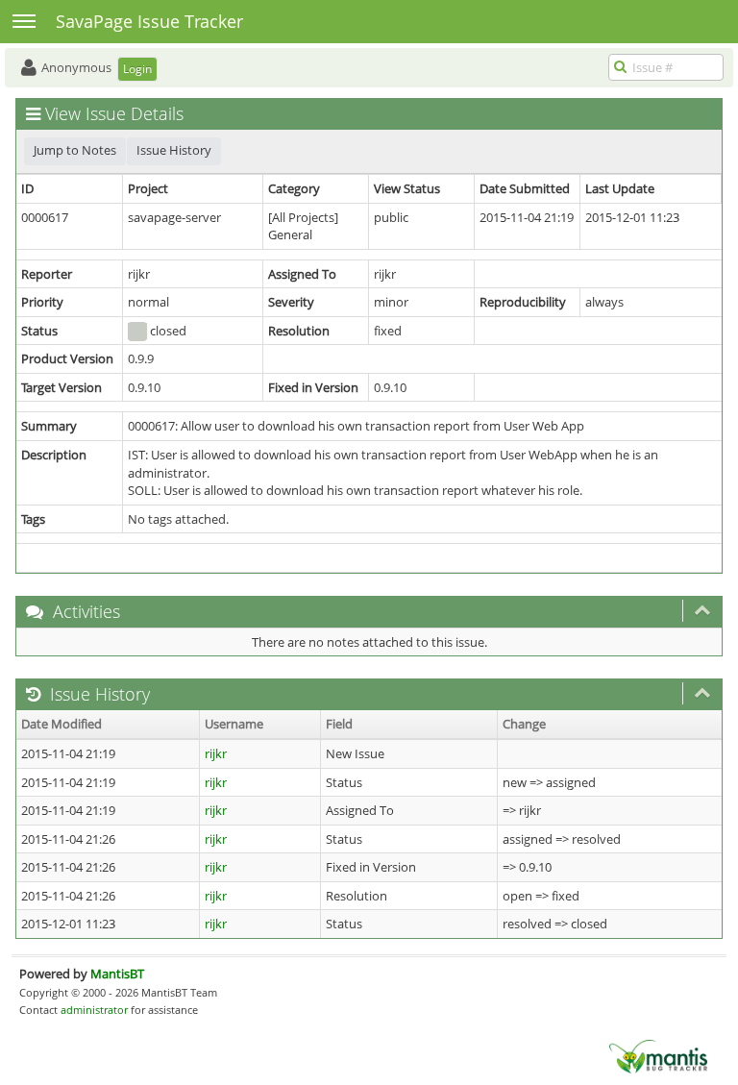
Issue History (173, 150)
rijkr (216, 753)
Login (137, 69)
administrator (94, 1009)
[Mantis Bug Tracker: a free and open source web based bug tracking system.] (658, 1055)
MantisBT (117, 973)
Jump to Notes (75, 150)
